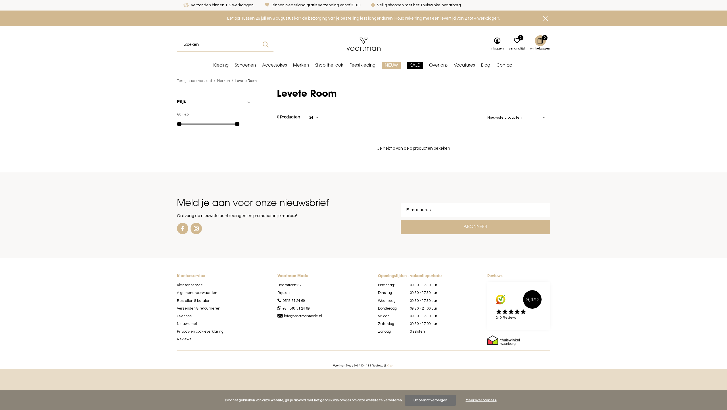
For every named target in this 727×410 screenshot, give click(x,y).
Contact (505, 65)
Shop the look (329, 65)
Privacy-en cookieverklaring (200, 331)
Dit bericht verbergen (430, 400)
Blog (485, 65)
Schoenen (245, 65)
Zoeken (265, 45)
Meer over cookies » (481, 400)
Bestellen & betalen (193, 301)
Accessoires (274, 65)
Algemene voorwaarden (197, 293)
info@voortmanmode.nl (303, 316)
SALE (415, 65)
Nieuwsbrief (187, 324)
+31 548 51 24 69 (296, 308)
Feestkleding (362, 65)
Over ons (438, 65)
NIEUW (391, 65)
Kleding (221, 65)
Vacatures (464, 65)
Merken (301, 65)
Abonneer (475, 227)
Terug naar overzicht (194, 81)
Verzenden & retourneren (198, 308)
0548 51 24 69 (294, 301)
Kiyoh (390, 365)
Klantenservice (190, 285)
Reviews (184, 339)
